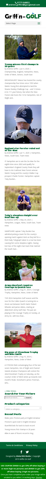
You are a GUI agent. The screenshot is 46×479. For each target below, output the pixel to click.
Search (28, 397)
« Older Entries (10, 391)
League (17, 222)
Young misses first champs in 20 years (21, 65)
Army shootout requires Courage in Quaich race (19, 286)
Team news (24, 155)
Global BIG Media (23, 456)
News (36, 72)
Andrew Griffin (12, 69)
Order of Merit (10, 74)
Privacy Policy (32, 445)
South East (28, 74)
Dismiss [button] (39, 477)
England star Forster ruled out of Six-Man (22, 149)
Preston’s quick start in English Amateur (20, 422)
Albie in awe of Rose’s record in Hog (19, 433)
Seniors (20, 74)
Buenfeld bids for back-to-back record (20, 425)
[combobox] (23, 408)
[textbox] (23, 409)
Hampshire (28, 72)
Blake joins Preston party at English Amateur (22, 418)
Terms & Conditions (14, 445)
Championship (10, 72)
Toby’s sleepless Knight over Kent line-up (21, 216)
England (20, 72)
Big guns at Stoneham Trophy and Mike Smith (21, 353)
